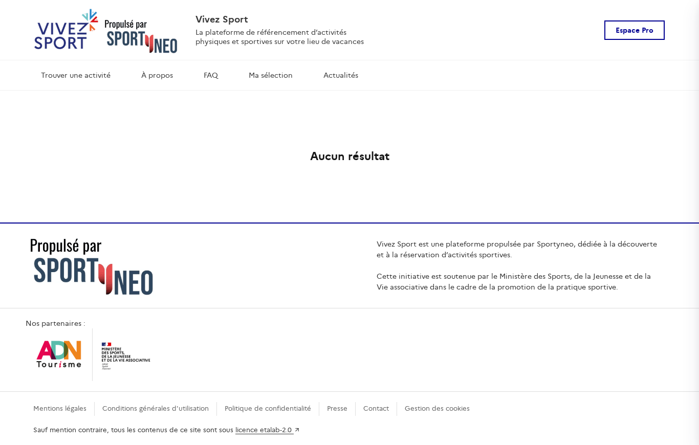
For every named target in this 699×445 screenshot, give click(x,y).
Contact (376, 408)
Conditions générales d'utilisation (155, 408)
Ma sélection (271, 75)
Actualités (340, 75)
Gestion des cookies (437, 408)
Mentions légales (59, 408)
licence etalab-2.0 (264, 430)
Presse (337, 408)
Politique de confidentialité (268, 408)
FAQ (211, 75)
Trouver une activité (76, 75)
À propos (157, 75)
